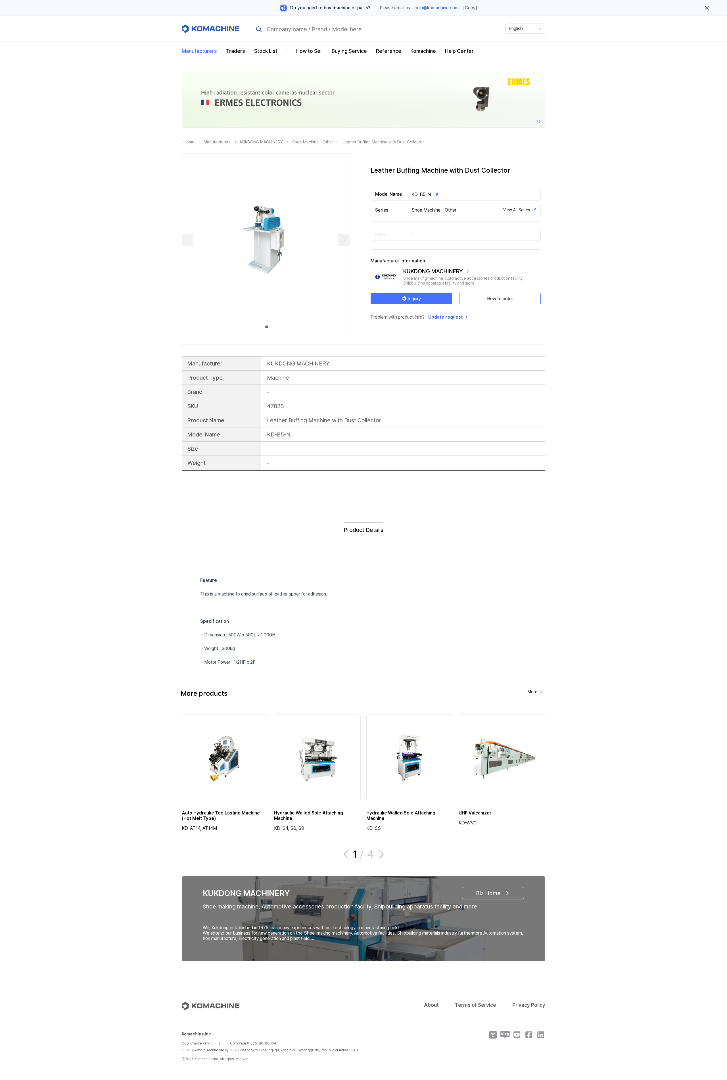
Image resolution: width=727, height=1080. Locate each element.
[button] (712, 1031)
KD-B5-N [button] (421, 194)
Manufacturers (199, 51)
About (431, 1005)
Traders (235, 51)
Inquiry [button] (414, 298)
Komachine (423, 51)
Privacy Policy (528, 1005)
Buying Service (349, 51)
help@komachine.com (437, 8)
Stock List (265, 51)
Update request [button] (445, 317)
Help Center (459, 51)
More (532, 692)
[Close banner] (707, 8)
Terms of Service (475, 1005)
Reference (388, 51)
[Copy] (470, 8)
